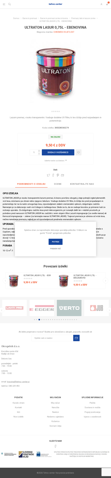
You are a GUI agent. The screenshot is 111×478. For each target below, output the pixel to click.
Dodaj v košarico (58, 152)
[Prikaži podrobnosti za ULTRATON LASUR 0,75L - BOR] (14, 280)
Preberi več (55, 248)
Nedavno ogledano (55, 416)
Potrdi (55, 242)
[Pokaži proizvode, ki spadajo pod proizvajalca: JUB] (96, 308)
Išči (18, 412)
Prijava (76, 338)
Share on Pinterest (57, 175)
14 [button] (63, 319)
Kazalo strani (18, 403)
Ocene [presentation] (58, 184)
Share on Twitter (48, 175)
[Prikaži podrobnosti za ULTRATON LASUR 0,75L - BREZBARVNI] (64, 280)
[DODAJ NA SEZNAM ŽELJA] (78, 152)
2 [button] (36, 319)
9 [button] (52, 319)
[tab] (31, 184)
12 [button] (59, 319)
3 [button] (39, 319)
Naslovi (55, 412)
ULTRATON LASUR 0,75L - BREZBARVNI (85, 276)
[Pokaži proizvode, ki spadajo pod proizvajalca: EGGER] (42, 308)
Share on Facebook (53, 175)
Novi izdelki (18, 416)
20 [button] (76, 319)
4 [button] (41, 319)
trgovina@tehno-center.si (18, 382)
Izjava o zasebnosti (92, 416)
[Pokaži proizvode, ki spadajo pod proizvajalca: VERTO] (69, 308)
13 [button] (61, 319)
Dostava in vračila (92, 407)
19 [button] (74, 319)
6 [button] (46, 319)
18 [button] (72, 319)
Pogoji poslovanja (92, 412)
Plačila (92, 403)
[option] (31, 280)
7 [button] (48, 319)
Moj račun (55, 403)
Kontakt (18, 407)
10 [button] (54, 319)
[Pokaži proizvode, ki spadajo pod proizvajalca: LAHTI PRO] (14, 308)
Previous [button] (5, 280)
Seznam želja (55, 426)
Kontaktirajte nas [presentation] (82, 184)
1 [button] (34, 319)
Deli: (55, 170)
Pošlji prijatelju (62, 175)
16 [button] (67, 319)
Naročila (55, 407)
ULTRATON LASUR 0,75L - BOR (37, 275)
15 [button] (65, 319)
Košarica (55, 421)
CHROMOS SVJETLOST (63, 32)
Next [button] (105, 280)
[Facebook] (55, 446)
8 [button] (50, 319)
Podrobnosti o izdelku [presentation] (31, 184)
